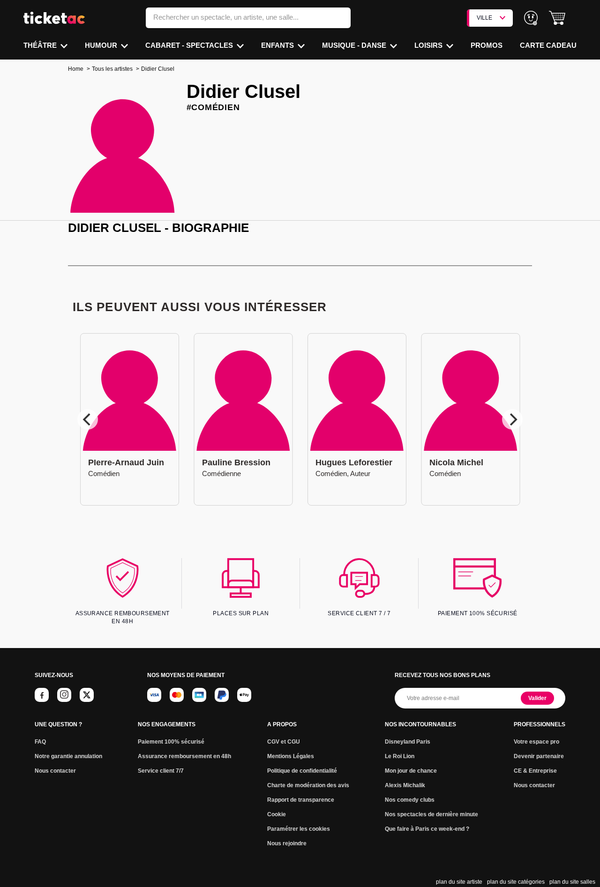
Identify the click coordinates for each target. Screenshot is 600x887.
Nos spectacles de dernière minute (431, 814)
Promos (486, 45)
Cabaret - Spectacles (190, 45)
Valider (537, 698)
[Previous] (87, 419)
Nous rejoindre (287, 843)
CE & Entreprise (535, 771)
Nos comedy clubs (410, 800)
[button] (557, 18)
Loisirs (429, 45)
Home (75, 69)
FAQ (40, 741)
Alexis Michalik (405, 785)
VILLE (484, 18)
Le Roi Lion (399, 756)
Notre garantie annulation (68, 756)
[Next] (512, 419)
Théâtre (41, 45)
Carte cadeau (548, 45)
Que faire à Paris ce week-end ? (427, 829)
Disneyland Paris (407, 741)
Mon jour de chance (411, 771)
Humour (102, 45)
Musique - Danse (355, 45)
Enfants (278, 45)
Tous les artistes (112, 69)
